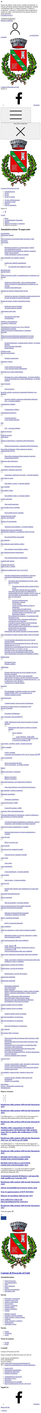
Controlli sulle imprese (7, 561)
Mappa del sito (5, 1407)
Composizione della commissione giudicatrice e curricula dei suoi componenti (22, 620)
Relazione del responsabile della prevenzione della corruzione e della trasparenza (20, 1049)
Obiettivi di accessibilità (12, 1081)
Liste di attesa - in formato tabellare (15, 880)
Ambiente (7, 1319)
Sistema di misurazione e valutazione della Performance (17, 441)
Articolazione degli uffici (8, 311)
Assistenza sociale (10, 202)
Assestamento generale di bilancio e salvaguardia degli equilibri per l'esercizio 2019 (20, 1177)
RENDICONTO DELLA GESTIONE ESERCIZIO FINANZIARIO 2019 (15, 1164)
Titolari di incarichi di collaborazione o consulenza (16, 330)
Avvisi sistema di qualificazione (21, 609)
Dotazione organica (6, 361)
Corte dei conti (5, 837)
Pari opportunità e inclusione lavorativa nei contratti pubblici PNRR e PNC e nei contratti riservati (20, 692)
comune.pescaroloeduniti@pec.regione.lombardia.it (19, 1365)
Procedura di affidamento (12, 713)
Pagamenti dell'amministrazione (10, 894)
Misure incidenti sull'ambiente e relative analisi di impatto (22, 991)
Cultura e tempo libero (11, 1302)
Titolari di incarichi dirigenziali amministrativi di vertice (17, 336)
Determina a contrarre (18, 602)
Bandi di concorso (6, 431)
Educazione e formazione (12, 1298)
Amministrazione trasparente (13, 1376)
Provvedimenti (5, 540)
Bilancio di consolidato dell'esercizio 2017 (17, 1196)
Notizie (7, 1331)
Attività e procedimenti (7, 518)
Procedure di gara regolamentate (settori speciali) (19, 652)
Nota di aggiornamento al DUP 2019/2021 (17, 1192)
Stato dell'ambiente (10, 988)
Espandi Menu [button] (5, 233)
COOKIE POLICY (7, 15)
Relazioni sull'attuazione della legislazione (17, 996)
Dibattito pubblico (10, 664)
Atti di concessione (6, 758)
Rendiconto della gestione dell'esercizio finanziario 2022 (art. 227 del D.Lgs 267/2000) (20, 1139)
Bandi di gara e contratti (8, 566)
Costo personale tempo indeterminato (16, 368)
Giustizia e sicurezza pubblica (13, 1315)
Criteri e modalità (6, 747)
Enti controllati (5, 487)
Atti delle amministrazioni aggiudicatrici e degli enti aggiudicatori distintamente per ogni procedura (20, 576)
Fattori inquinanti (10, 989)
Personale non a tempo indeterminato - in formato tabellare (22, 377)
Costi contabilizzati (6, 866)
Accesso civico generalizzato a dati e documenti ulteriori (21, 1067)
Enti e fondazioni (10, 1286)
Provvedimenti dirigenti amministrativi (12, 552)
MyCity (4, 1410)
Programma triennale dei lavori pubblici (24, 590)
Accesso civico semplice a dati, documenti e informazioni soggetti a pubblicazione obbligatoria (22, 1064)
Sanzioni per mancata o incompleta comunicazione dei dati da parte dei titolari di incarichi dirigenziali (22, 297)
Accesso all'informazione (12, 200)
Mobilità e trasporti (10, 1314)
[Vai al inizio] (1, 1215)
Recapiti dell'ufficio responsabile (14, 537)
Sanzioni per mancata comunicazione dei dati (14, 291)
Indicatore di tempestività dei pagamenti (16, 913)
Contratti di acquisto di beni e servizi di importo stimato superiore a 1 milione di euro (22, 623)
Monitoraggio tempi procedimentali (11, 530)
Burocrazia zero (5, 270)
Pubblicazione (5, 657)
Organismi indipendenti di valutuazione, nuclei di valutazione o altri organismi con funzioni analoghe (20, 816)
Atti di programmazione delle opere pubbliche (14, 940)
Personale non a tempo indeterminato (12, 372)
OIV (2, 423)
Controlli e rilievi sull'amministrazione (12, 811)
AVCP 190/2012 (17, 733)
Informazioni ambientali (8, 977)
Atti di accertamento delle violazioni (15, 1055)
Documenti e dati (10, 1291)
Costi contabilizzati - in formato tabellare (17, 872)
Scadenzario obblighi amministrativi (15, 263)
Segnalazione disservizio (12, 1372)
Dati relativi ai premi (7, 478)
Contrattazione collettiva (8, 404)
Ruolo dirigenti (9, 348)
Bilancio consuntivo (11, 779)
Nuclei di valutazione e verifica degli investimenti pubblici (18, 930)
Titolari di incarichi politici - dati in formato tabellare (20, 282)
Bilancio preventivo (10, 777)
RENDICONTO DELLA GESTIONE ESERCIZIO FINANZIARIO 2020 (15, 1158)
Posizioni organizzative (8, 353)
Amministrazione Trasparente (14, 220)
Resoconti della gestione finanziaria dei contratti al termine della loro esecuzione (23, 627)
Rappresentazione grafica (8, 516)
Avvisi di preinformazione (20, 600)
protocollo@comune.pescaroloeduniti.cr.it (17, 1363)
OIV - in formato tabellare (12, 428)
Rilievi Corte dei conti (11, 842)
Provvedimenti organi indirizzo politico (12, 544)
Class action (4, 858)
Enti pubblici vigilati (7, 490)
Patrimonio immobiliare (8, 794)
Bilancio (7, 203)
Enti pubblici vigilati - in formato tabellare (17, 496)
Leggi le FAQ (9, 1368)
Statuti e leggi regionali (11, 253)
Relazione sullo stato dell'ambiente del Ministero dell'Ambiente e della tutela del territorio (19, 1000)
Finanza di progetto (6, 708)
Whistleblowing (5, 1088)
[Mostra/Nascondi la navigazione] (16, 115)
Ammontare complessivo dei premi (11, 470)
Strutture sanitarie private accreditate (12, 1005)
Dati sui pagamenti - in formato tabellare (17, 903)
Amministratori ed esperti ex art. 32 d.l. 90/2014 (15, 327)
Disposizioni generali (7, 235)
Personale (4, 332)
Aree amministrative (11, 1282)
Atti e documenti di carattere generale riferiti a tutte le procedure (20, 634)
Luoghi (7, 1342)
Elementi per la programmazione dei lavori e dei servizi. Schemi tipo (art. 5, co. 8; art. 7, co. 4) (21, 647)
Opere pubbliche (6, 926)
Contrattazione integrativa (8, 413)
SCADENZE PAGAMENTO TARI (19, 267)
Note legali (8, 1380)
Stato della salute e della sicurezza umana (17, 998)
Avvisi (6, 1335)
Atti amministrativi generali (13, 249)
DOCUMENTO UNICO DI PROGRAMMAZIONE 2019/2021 (14, 1201)
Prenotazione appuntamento (13, 1370)
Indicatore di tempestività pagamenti (11, 908)
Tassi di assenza (5, 384)
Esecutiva (4, 686)
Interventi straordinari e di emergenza (12, 1017)
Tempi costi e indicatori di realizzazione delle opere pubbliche (19, 954)
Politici (7, 1288)
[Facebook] (5, 212)
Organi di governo (10, 1281)
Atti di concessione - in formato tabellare (17, 765)
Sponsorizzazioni (6, 698)
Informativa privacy (10, 1378)
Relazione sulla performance (9, 461)
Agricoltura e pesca (10, 1324)
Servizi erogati (5, 845)
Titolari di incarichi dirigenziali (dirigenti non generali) (17, 337)
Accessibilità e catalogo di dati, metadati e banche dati (17, 1072)
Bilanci (7, 222)
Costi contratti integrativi (12, 420)
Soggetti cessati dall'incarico (13, 287)
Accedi (3, 215)
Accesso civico (5, 1059)
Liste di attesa (5, 875)
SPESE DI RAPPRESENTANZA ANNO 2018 (19, 1188)
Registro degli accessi (11, 1069)
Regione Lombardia (7, 20)
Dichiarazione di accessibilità (13, 1382)
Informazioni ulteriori (18, 614)
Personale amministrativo (12, 1289)
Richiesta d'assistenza (11, 1373)
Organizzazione (5, 272)
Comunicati (8, 1333)
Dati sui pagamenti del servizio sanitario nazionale (16, 906)
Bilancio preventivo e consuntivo (15, 223)
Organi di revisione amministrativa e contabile (14, 827)
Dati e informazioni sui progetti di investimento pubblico (21, 654)
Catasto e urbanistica (11, 1309)
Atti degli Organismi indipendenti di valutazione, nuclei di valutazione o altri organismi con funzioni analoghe (22, 822)
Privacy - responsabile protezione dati (12, 1086)
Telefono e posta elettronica (9, 321)
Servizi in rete (5, 883)
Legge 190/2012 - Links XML (25, 737)
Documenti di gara (10, 662)
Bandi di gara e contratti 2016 (17, 630)
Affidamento (4, 667)
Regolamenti (8, 1079)
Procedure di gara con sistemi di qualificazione (19, 650)
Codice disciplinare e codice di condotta (17, 254)
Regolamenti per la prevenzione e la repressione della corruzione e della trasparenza (21, 1046)
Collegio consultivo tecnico (13, 695)
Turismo (7, 1310)
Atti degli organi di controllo (13, 308)
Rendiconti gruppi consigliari (13, 306)
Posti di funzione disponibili (13, 346)
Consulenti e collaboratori (8, 323)
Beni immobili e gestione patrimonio (12, 790)
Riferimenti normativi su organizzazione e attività (19, 247)
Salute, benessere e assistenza (13, 1321)
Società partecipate (6, 499)
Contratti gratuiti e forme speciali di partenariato (19, 703)
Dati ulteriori (4, 1084)
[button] (10, 191)
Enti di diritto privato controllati (10, 507)
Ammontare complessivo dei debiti (15, 914)
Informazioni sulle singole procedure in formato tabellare (22, 631)
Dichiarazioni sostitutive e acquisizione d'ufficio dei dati (17, 532)
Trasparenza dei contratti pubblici (15, 683)
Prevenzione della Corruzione (10, 1033)
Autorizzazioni (9, 1322)
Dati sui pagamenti (6, 897)
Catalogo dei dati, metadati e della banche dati (18, 1077)
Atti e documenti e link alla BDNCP (12, 717)
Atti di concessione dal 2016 (13, 763)
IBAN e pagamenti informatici (10, 918)
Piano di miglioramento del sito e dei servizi (18, 1383)
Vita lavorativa (9, 1304)
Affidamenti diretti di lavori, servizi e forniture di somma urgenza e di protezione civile (26, 611)
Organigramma (9, 318)
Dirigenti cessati (5, 351)
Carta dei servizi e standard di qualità (12, 849)
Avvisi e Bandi (16, 604)
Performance (4, 437)
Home (6, 218)
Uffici (6, 1284)
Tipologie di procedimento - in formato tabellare (19, 527)
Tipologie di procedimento (9, 521)
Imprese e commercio (11, 1305)
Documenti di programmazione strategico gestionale (20, 251)
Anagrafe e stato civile (11, 1300)
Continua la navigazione (8, 19)
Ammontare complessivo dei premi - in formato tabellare (21, 475)
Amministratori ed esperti (8, 329)
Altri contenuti (5, 1029)
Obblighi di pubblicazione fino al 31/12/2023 (14, 570)
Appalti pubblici (9, 1307)
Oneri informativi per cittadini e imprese (13, 258)
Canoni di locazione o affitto (9, 803)
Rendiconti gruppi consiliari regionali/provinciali (15, 301)
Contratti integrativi (10, 418)
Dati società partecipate (11, 504)
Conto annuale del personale (13, 367)
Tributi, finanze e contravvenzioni (15, 1317)
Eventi (6, 1344)
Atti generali (4, 242)
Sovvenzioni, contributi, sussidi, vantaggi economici (16, 743)
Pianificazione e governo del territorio (12, 965)
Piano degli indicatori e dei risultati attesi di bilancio (16, 782)
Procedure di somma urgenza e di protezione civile (16, 706)
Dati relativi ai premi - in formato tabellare (17, 483)
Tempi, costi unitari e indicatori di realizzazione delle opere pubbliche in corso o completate (22, 960)
